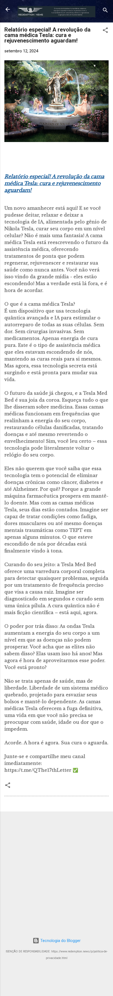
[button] (105, 31)
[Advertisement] (56, 872)
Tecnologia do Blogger (60, 940)
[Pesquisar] (105, 11)
